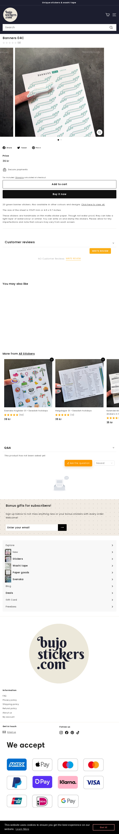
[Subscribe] (62, 527)
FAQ (5, 696)
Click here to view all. (93, 204)
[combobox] (59, 27)
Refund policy (10, 708)
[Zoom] (99, 132)
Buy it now (59, 194)
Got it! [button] (103, 827)
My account (9, 717)
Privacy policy (10, 700)
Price (6, 155)
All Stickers (27, 354)
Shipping (19, 177)
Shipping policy (11, 704)
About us (7, 712)
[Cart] (107, 14)
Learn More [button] (22, 829)
